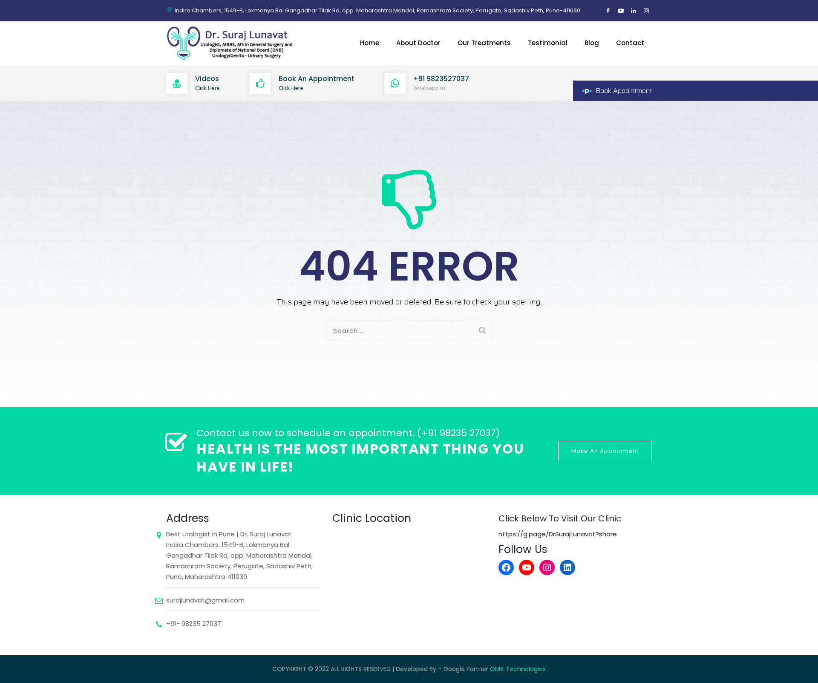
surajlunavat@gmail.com (205, 600)
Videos (207, 79)
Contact (630, 42)
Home (369, 42)
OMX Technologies (518, 669)
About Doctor (418, 42)
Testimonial (547, 42)
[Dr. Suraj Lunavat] (231, 43)
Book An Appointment (316, 79)
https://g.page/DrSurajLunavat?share (557, 534)
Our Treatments (484, 42)
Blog (592, 42)
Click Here (207, 88)
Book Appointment (624, 90)
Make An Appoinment (605, 451)
